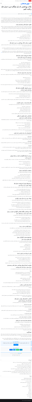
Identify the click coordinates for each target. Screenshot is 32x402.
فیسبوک (11, 349)
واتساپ (17, 349)
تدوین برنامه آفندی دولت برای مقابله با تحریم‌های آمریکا (21, 0)
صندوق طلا (30, 389)
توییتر (14, 349)
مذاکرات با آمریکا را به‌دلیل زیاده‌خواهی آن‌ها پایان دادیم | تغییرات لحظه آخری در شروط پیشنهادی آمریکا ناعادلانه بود (17, 371)
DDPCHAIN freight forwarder (27, 378)
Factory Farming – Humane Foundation (26, 379)
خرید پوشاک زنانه (29, 383)
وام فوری (30, 397)
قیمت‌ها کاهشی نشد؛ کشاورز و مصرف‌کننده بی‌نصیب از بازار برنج (23, 366)
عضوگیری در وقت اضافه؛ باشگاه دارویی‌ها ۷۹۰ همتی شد (24, 367)
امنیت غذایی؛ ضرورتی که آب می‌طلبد (26, 363)
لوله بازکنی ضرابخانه (29, 394)
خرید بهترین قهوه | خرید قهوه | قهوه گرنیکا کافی (25, 382)
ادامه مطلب (16, 344)
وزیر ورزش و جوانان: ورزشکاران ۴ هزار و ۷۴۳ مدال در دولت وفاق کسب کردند (21, 372)
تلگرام (21, 349)
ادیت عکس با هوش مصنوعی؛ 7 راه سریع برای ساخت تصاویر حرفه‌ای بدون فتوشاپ (16, 342)
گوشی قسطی (29, 393)
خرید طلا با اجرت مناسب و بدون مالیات (26, 386)
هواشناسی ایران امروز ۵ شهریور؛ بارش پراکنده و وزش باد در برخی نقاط (22, 362)
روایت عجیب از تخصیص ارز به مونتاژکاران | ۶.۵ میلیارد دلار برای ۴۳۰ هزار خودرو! (21, 368)
